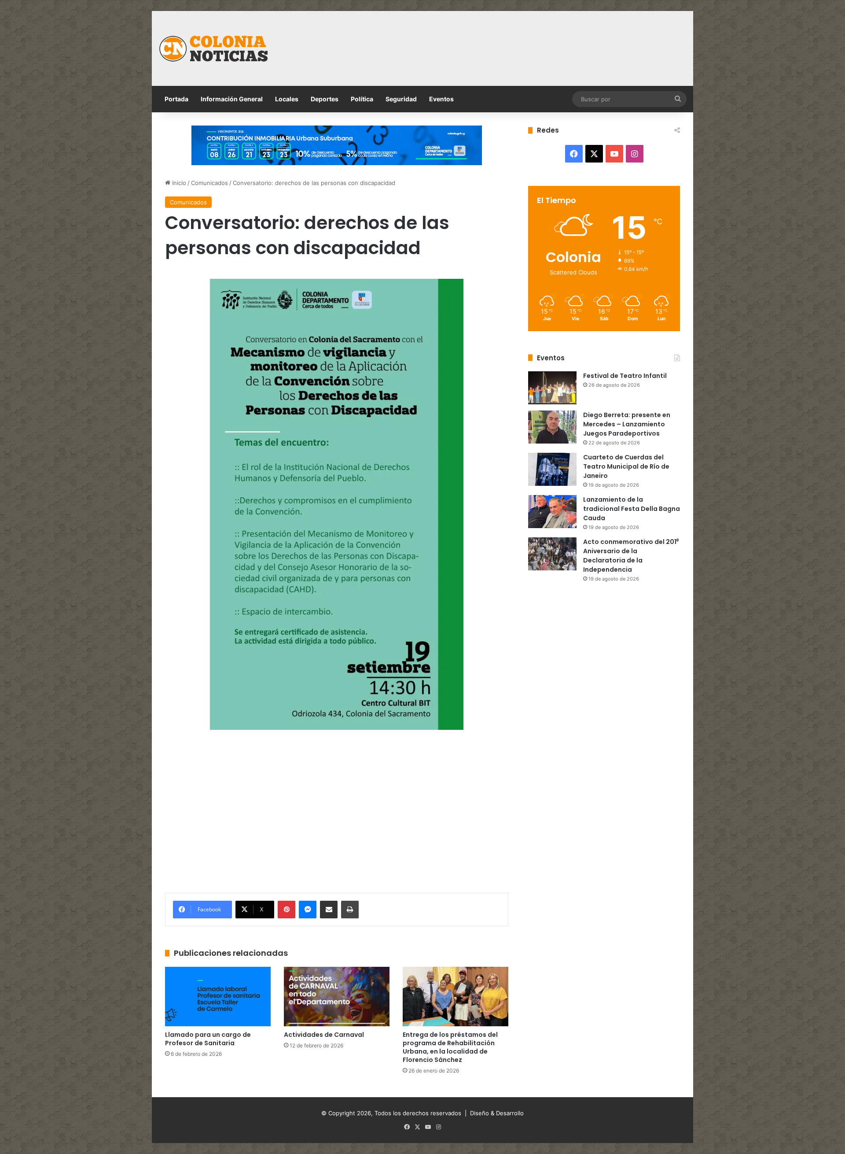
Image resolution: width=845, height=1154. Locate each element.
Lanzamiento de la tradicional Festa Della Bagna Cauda (631, 508)
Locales (286, 99)
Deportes (324, 99)
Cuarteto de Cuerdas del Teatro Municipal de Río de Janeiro (626, 466)
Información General (232, 99)
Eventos (441, 99)
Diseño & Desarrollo (497, 1113)
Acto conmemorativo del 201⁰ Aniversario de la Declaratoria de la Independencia (631, 555)
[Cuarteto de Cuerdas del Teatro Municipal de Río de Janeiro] (552, 469)
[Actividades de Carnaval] (336, 996)
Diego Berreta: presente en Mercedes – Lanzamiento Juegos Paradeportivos (626, 424)
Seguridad (401, 99)
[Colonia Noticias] (213, 48)
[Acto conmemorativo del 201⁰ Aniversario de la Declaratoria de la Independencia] (552, 553)
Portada (176, 99)
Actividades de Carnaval (324, 1034)
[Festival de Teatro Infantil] (552, 387)
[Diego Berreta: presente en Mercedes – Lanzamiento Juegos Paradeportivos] (552, 427)
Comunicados (209, 182)
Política (362, 99)
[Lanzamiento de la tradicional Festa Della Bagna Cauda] (552, 511)
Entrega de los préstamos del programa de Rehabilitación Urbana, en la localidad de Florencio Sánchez (450, 1047)
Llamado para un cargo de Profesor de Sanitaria (208, 1038)
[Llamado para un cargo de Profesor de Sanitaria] (218, 996)
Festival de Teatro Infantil (625, 375)
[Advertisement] (513, 39)
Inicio (178, 182)
